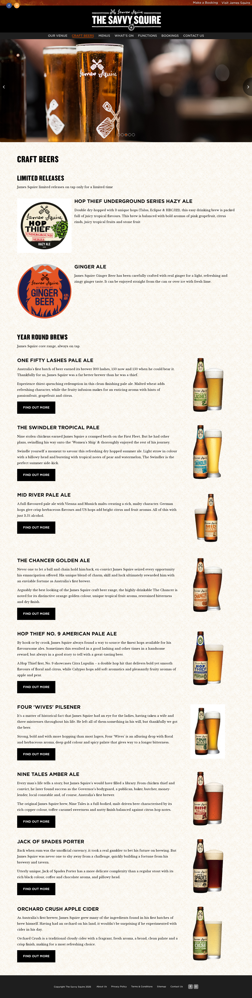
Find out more (36, 407)
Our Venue (57, 35)
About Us (101, 986)
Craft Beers (83, 35)
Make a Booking (205, 2)
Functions (147, 35)
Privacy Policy (119, 986)
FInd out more (36, 956)
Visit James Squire (236, 3)
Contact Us (193, 35)
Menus (104, 35)
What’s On (124, 35)
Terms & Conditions (142, 986)
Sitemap (161, 986)
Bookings (170, 35)
